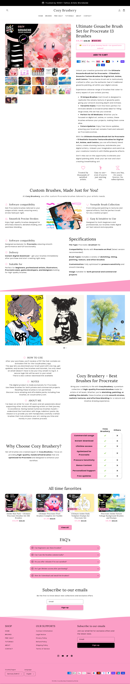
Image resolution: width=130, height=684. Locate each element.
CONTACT (9, 649)
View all (65, 527)
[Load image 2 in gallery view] (24, 72)
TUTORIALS (9, 642)
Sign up (65, 607)
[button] (7, 10)
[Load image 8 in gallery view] (38, 81)
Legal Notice (41, 635)
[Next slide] (122, 321)
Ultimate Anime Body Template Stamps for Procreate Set (80, 516)
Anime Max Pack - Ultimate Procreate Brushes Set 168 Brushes (18, 516)
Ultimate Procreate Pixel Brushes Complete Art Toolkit (49, 515)
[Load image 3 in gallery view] (38, 72)
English (29, 674)
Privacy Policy (41, 638)
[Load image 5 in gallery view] (65, 72)
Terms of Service (43, 649)
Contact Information (44, 631)
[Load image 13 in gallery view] (38, 90)
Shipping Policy (42, 645)
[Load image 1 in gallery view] (11, 72)
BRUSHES (8, 635)
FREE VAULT (9, 638)
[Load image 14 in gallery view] (51, 90)
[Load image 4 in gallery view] (51, 72)
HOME (7, 631)
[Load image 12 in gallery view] (24, 90)
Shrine (76, 681)
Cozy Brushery (61, 681)
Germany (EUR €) (13, 674)
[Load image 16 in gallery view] (11, 99)
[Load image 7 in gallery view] (24, 81)
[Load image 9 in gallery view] (51, 81)
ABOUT (7, 645)
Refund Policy (41, 642)
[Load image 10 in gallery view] (65, 81)
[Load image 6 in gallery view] (11, 81)
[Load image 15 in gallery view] (65, 90)
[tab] (64, 348)
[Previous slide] (7, 321)
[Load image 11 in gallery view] (11, 90)
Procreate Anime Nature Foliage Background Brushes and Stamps (111, 516)
